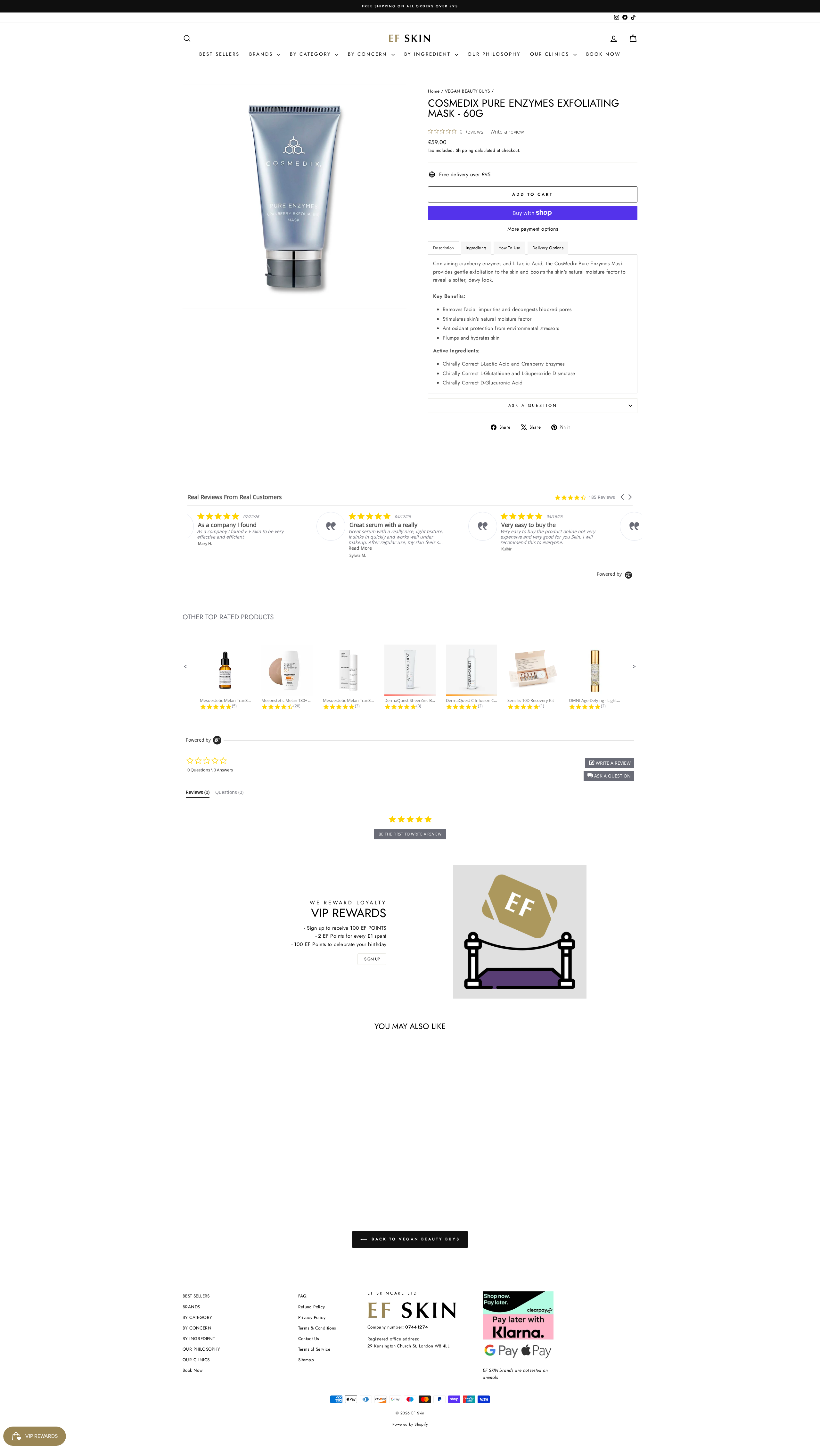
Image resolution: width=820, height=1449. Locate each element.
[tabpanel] (532, 323)
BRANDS (262, 54)
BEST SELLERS (219, 54)
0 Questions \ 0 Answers (210, 770)
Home (434, 91)
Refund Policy (311, 1307)
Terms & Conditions (317, 1328)
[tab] (197, 793)
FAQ (302, 1296)
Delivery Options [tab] (547, 248)
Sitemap (306, 1359)
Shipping (465, 150)
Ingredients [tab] (476, 248)
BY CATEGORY (311, 54)
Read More (231, 548)
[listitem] (251, 535)
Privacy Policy (312, 1317)
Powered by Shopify (410, 1424)
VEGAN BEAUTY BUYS (467, 91)
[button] (623, 497)
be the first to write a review (410, 834)
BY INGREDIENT (428, 54)
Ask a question (532, 405)
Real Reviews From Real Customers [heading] (234, 497)
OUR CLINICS (551, 54)
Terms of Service (314, 1349)
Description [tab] (443, 248)
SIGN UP (372, 959)
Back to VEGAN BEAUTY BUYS (414, 1239)
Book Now (603, 54)
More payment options (532, 229)
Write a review (507, 132)
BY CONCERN (369, 54)
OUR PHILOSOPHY (494, 54)
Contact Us (308, 1338)
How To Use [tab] (509, 248)
